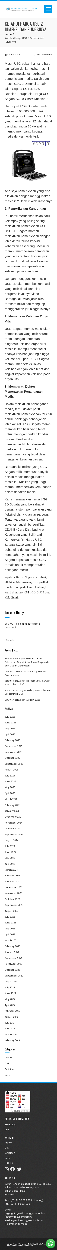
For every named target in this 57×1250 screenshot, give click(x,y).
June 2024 (10, 852)
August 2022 (11, 981)
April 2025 (10, 793)
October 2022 (12, 969)
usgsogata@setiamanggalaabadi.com (26, 1213)
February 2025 (12, 805)
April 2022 (10, 1005)
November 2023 (13, 893)
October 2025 (12, 757)
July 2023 (10, 916)
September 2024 (14, 834)
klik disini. (12, 597)
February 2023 (12, 946)
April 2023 (10, 934)
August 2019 (11, 1017)
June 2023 (10, 922)
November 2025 (13, 752)
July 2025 (10, 775)
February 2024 (13, 875)
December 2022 (13, 958)
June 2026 (10, 722)
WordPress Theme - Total (20, 1244)
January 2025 (12, 811)
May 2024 (10, 858)
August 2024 (12, 840)
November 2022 (13, 963)
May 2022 (10, 999)
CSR (7, 1063)
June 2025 (10, 781)
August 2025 (11, 769)
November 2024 (13, 822)
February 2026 (12, 740)
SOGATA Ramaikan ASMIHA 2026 (22, 699)
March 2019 (11, 1034)
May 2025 (10, 787)
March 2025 (11, 799)
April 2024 (10, 864)
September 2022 (14, 975)
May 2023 (10, 928)
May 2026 (10, 728)
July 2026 (10, 716)
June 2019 (10, 1028)
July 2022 (10, 987)
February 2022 (12, 1011)
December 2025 (13, 746)
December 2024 (14, 816)
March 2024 (11, 869)
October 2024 (12, 828)
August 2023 (11, 911)
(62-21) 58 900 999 (21, 1200)
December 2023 (13, 887)
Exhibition (10, 1069)
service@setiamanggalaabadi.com (24, 1220)
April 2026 (10, 734)
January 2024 (12, 881)
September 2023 (14, 905)
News (7, 1075)
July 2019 (9, 1022)
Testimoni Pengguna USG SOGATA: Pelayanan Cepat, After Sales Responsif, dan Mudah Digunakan (27, 662)
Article (8, 1057)
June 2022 (10, 993)
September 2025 (14, 763)
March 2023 (11, 940)
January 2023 (12, 952)
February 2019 (12, 1040)
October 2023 (12, 899)
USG (7, 1129)
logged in (25, 623)
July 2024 (10, 846)
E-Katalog (10, 1124)
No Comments (44, 54)
